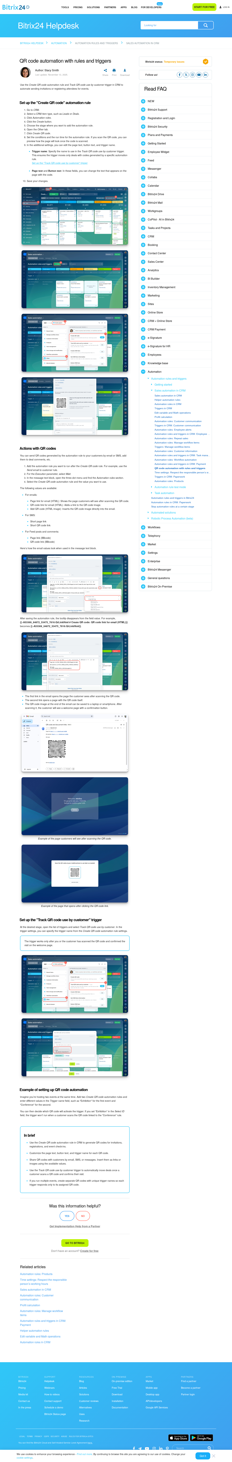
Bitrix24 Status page (55, 1414)
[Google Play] (201, 1437)
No (83, 1216)
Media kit (23, 1394)
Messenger (154, 169)
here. (90, 1442)
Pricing (78, 7)
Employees (154, 355)
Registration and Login (161, 118)
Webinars (49, 1387)
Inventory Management (161, 287)
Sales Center (156, 262)
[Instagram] (154, 1448)
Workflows (154, 527)
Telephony (154, 536)
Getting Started (157, 143)
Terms (30, 1436)
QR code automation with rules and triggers (180, 468)
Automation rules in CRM (35, 1342)
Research (84, 1420)
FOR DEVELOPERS (151, 7)
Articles (83, 1387)
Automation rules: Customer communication (36, 1297)
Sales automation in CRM (35, 1289)
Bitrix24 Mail (155, 202)
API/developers (154, 1401)
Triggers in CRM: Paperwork (170, 476)
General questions (159, 578)
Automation (59, 43)
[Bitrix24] (16, 7)
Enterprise (154, 561)
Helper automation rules (34, 1331)
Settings (153, 553)
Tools (65, 7)
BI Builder (154, 279)
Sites (151, 304)
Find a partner (188, 1381)
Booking (153, 245)
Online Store (155, 312)
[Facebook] (134, 1448)
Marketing (154, 295)
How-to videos (52, 1394)
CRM (151, 236)
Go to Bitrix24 (74, 1243)
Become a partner (190, 1387)
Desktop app (152, 1394)
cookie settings (25, 1457)
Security (55, 1436)
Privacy (38, 1436)
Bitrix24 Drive (156, 194)
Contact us (24, 1401)
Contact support (52, 1401)
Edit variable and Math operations (40, 1336)
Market (152, 544)
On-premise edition (122, 1381)
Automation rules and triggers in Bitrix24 (172, 498)
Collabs (152, 177)
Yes (67, 1216)
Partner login (188, 1394)
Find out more (84, 1454)
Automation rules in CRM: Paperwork (171, 502)
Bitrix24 (22, 1381)
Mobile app (152, 1387)
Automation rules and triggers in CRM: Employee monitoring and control (183, 434)
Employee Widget (158, 152)
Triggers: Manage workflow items (172, 446)
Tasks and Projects (159, 228)
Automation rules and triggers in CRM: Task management (183, 455)
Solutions (93, 7)
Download (117, 1394)
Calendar (153, 186)
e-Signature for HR (159, 346)
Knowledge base (158, 363)
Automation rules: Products (36, 1274)
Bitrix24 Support (157, 109)
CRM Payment (156, 329)
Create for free (89, 1251)
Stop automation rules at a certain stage (172, 506)
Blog (134, 7)
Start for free (204, 7)
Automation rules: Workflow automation (176, 459)
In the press (24, 1407)
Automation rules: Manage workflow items (41, 1313)
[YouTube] (147, 1448)
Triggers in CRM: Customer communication (178, 425)
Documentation (120, 1407)
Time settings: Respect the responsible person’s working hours (43, 1282)
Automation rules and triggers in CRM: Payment (43, 1323)
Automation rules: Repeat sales (171, 438)
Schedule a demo (53, 1407)
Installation (117, 1401)
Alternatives (85, 1407)
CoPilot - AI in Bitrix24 (161, 219)
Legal (22, 1436)
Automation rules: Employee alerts (173, 429)
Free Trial (117, 1387)
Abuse (64, 1436)
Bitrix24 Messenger (159, 569)
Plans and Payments (160, 135)
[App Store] (178, 1437)
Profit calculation (30, 1305)
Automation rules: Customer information (176, 451)
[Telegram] (139, 1448)
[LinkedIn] (160, 1448)
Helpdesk (49, 1381)
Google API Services (157, 1407)
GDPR (46, 1436)
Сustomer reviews (89, 1401)
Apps (124, 7)
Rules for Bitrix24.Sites (81, 1436)
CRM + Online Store (160, 321)
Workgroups (155, 211)
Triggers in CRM (163, 408)
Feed (151, 160)
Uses (82, 1414)
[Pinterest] (167, 1448)
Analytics (153, 270)
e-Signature (155, 338)
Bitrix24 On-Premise (160, 586)
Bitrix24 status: (164, 61)
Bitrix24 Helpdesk (31, 43)
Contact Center (157, 253)
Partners (110, 7)
